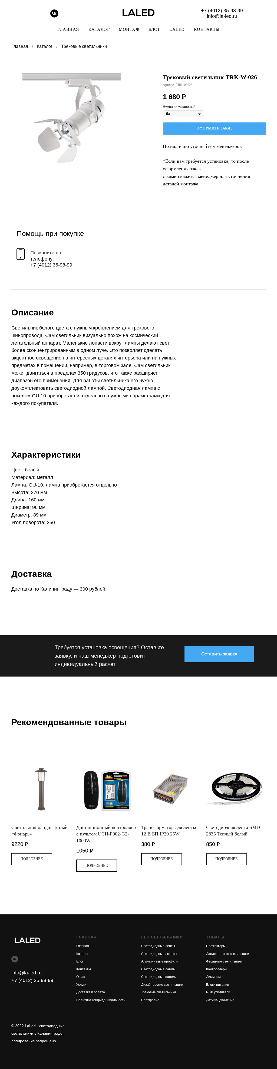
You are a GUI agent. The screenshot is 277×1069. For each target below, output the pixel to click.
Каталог (99, 29)
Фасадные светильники (224, 961)
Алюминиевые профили (159, 961)
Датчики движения (220, 1000)
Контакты (207, 29)
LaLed (177, 29)
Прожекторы (216, 946)
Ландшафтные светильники (227, 954)
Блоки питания (217, 985)
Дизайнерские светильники (162, 985)
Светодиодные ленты (158, 946)
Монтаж (129, 29)
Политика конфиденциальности (101, 1000)
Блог (154, 29)
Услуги (81, 985)
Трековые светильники (84, 46)
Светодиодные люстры (159, 954)
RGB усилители (218, 992)
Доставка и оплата (90, 992)
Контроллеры (216, 969)
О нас (80, 977)
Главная (68, 29)
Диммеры (213, 977)
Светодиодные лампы (158, 969)
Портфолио (150, 1000)
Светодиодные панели (159, 977)
